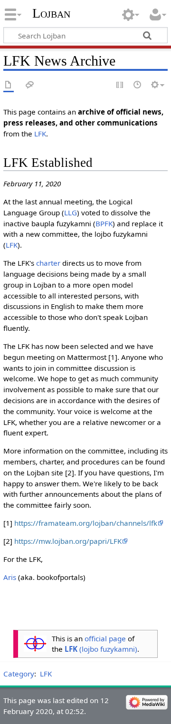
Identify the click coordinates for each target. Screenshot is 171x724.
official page (105, 638)
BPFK (104, 223)
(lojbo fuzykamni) (101, 649)
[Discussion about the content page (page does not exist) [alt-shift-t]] (30, 85)
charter (48, 263)
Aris (9, 577)
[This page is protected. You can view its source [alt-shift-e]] (120, 85)
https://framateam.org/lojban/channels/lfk (85, 523)
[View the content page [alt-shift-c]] (8, 85)
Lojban (51, 13)
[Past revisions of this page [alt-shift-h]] (138, 85)
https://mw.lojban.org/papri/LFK (68, 541)
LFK (40, 133)
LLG (70, 212)
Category (18, 673)
